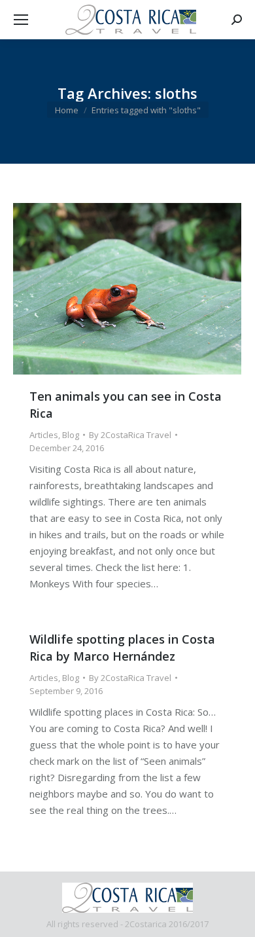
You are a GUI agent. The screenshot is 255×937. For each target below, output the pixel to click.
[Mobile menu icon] (21, 20)
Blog (70, 435)
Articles (43, 435)
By (130, 435)
